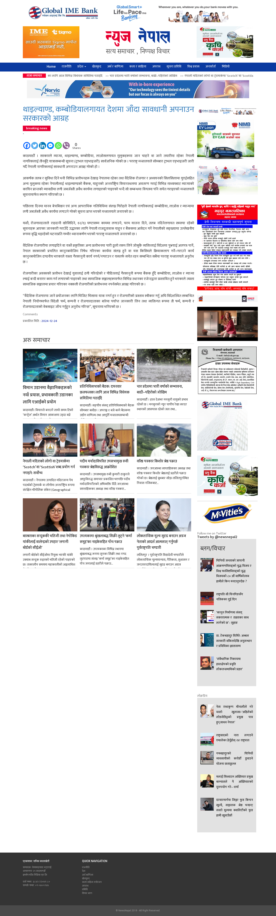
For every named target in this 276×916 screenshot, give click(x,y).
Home (51, 66)
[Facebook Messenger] (50, 143)
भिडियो (226, 66)
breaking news (36, 128)
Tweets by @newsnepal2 (217, 537)
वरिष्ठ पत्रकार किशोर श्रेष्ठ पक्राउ (157, 461)
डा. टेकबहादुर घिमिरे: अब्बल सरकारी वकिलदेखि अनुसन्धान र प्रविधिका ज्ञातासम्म (234, 641)
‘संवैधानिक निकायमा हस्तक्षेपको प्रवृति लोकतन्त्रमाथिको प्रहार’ (229, 664)
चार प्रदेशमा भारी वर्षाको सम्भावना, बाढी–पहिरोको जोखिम (90, 76)
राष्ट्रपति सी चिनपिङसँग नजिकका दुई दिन (229, 597)
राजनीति (66, 66)
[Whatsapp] (58, 143)
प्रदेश (80, 66)
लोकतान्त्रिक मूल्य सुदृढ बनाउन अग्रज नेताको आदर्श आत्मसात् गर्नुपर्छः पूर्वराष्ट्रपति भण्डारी (161, 542)
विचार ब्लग (87, 893)
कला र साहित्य (137, 66)
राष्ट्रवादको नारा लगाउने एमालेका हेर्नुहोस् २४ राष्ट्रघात (234, 738)
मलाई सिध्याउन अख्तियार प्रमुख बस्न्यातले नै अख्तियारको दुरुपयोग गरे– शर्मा (234, 782)
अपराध (156, 66)
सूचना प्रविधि (173, 66)
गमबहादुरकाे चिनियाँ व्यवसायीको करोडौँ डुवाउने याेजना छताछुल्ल (234, 759)
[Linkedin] (42, 143)
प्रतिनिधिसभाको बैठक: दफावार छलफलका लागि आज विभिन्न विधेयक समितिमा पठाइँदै (105, 392)
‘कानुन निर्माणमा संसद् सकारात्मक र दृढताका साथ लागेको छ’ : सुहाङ (232, 618)
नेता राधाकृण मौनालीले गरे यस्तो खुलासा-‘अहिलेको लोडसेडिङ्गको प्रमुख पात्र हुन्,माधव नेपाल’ (234, 714)
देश (83, 871)
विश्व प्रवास (193, 66)
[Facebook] (26, 143)
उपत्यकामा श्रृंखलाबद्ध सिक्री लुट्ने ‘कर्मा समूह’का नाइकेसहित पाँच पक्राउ (106, 539)
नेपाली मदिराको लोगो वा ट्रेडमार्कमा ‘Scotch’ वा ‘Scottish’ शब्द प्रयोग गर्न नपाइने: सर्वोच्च (184, 76)
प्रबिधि (85, 889)
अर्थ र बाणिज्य (115, 66)
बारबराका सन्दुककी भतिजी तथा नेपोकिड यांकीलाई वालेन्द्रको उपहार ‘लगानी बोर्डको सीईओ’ (50, 542)
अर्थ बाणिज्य (87, 875)
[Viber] (66, 143)
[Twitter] (34, 143)
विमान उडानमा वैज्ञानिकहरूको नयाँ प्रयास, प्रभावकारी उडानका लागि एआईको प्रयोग (48, 395)
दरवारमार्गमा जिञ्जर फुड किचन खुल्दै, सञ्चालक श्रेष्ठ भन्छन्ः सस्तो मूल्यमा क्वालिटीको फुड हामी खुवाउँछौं (234, 807)
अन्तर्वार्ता (210, 66)
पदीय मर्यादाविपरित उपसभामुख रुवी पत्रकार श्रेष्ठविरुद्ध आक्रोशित (104, 464)
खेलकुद (96, 66)
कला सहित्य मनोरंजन (92, 882)
